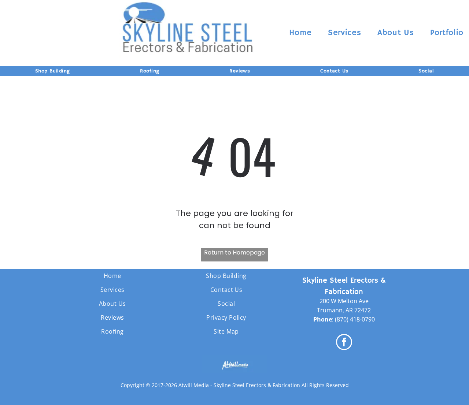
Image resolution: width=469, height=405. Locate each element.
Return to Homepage (234, 252)
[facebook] (344, 343)
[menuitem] (300, 33)
